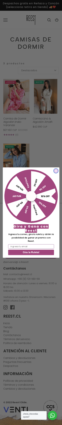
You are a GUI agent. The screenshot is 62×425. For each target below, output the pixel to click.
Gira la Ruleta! (31, 252)
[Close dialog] (56, 170)
